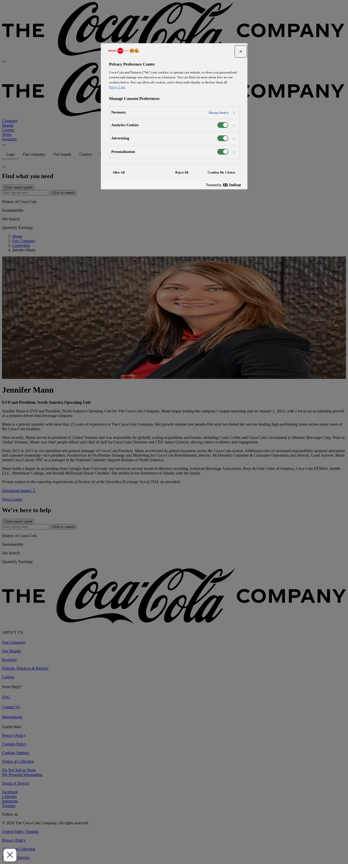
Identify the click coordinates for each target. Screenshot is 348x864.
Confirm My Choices (221, 172)
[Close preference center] (240, 51)
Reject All (181, 172)
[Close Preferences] (10, 855)
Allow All (119, 172)
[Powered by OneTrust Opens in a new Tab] (225, 185)
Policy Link (117, 87)
